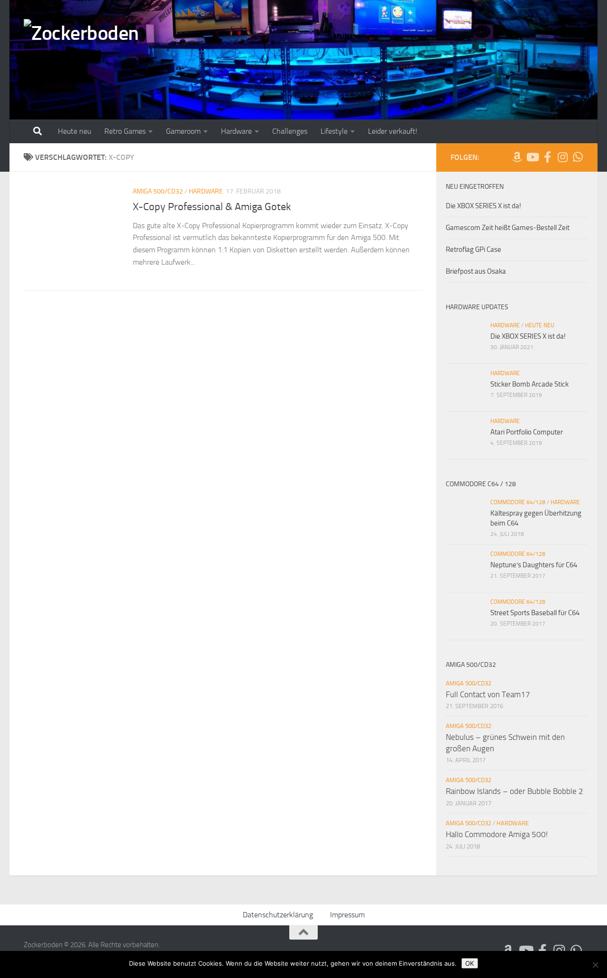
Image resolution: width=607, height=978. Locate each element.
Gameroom (183, 131)
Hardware (236, 131)
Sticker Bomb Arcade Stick (529, 384)
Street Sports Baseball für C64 (534, 613)
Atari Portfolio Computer (526, 432)
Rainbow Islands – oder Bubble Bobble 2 (514, 791)
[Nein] (595, 964)
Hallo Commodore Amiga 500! (497, 834)
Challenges (289, 131)
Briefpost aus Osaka (476, 271)
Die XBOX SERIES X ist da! (483, 206)
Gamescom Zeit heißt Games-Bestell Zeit (508, 227)
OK (469, 963)
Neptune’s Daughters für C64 (533, 565)
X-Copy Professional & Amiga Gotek (212, 207)
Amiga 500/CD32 (158, 191)
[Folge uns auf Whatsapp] (577, 157)
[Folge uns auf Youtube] (532, 157)
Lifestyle (334, 131)
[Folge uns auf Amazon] (517, 157)
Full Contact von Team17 (488, 694)
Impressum (347, 914)
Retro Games (125, 131)
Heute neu (74, 131)
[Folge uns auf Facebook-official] (547, 157)
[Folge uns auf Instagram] (562, 157)
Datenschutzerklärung (278, 914)
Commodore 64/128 (517, 502)
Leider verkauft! (392, 131)
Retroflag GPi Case (473, 249)
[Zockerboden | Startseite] (81, 36)
